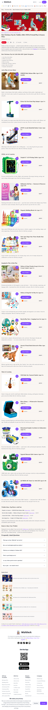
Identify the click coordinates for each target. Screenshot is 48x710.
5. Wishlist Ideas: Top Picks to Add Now (9, 63)
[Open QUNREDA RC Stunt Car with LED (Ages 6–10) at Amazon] (10, 488)
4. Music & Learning (5, 62)
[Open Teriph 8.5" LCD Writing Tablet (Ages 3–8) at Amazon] (10, 165)
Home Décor (28, 686)
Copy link (19, 42)
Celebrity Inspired (17, 694)
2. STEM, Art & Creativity (6, 58)
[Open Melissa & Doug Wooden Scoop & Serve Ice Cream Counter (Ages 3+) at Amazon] (10, 274)
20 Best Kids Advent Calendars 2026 (29, 624)
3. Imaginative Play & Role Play (7, 60)
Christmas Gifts (8, 9)
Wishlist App (39, 678)
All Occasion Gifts (6, 695)
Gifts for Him (16, 680)
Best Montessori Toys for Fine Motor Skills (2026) (19, 625)
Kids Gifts (16, 683)
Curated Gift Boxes (41, 680)
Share (26, 42)
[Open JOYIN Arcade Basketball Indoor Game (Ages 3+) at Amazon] (10, 135)
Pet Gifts (15, 685)
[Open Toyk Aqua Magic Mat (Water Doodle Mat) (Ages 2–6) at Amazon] (10, 244)
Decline (36, 703)
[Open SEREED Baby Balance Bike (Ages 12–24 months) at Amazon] (10, 81)
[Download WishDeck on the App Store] (24, 664)
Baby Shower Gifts (6, 684)
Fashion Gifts (28, 684)
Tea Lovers (16, 689)
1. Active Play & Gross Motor (7, 57)
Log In (40, 2)
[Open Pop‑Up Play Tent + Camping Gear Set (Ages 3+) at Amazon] (10, 327)
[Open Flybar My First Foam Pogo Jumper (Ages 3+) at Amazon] (10, 109)
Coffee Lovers (17, 687)
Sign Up (44, 2)
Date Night (16, 692)
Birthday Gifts (5, 680)
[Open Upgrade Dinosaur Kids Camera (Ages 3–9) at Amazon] (10, 462)
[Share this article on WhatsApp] (13, 42)
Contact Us (39, 683)
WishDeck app (25, 529)
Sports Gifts (28, 691)
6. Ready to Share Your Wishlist (7, 65)
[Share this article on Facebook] (11, 42)
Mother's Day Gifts (6, 691)
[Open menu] (3, 2)
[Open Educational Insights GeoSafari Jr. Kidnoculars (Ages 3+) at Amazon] (10, 435)
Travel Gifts (27, 689)
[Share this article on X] (8, 42)
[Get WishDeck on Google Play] (24, 668)
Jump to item (27, 510)
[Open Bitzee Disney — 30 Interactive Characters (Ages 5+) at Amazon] (10, 409)
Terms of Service (40, 687)
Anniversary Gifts (5, 686)
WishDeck (35, 49)
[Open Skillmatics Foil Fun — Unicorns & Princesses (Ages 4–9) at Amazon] (10, 191)
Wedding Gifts (5, 682)
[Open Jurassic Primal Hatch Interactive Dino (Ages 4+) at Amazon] (10, 353)
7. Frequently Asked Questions (7, 66)
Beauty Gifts (28, 680)
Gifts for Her (16, 678)
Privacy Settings (40, 693)
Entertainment (28, 695)
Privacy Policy (40, 685)
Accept (43, 703)
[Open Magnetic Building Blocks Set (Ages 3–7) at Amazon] (10, 218)
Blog (3, 9)
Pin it (5, 42)
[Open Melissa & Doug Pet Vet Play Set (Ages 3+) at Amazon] (10, 300)
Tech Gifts (27, 682)
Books (26, 693)
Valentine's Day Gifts (6, 693)
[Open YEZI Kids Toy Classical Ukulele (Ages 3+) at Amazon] (10, 383)
